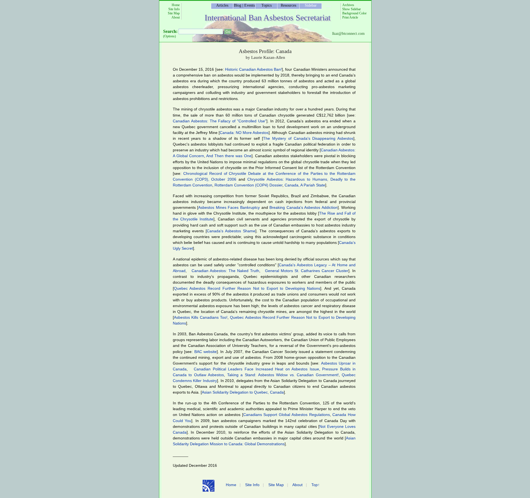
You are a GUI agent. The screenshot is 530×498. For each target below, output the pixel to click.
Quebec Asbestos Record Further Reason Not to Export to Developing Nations (247, 288)
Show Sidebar (351, 9)
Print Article (350, 17)
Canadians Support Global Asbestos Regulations (286, 414)
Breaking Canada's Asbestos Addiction (303, 207)
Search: (170, 31)
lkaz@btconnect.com (348, 33)
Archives (348, 5)
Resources (288, 5)
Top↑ (315, 485)
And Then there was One (228, 156)
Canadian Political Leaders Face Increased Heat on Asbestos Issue (256, 369)
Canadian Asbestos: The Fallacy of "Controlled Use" (219, 121)
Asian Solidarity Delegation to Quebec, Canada (243, 392)
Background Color (354, 13)
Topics (266, 5)
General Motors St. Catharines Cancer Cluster (306, 270)
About (175, 17)
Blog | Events (244, 5)
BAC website (205, 351)
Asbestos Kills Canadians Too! (200, 317)
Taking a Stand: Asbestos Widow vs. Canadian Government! (283, 375)
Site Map (174, 13)
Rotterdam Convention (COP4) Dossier (248, 185)
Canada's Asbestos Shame (231, 231)
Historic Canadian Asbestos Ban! (253, 69)
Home (176, 5)
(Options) (169, 36)
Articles (222, 5)
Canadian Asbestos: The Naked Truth (225, 270)
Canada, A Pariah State (305, 185)
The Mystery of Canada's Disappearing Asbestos (308, 138)
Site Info (174, 9)
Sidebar (311, 5)
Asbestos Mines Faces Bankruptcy (229, 207)
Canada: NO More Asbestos (244, 132)
